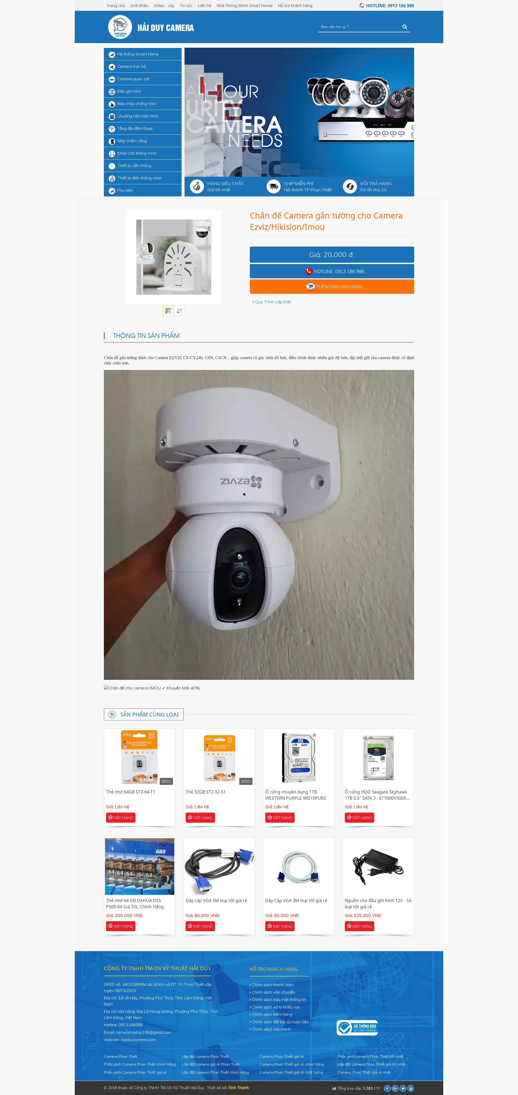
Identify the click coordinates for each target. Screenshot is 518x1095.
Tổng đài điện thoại (134, 128)
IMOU (166, 781)
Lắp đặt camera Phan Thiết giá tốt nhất (371, 1064)
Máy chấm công (132, 140)
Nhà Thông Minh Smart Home (244, 5)
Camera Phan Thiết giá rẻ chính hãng (292, 1064)
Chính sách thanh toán (273, 984)
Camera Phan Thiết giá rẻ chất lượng (291, 1072)
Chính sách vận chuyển (273, 992)
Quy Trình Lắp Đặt (273, 301)
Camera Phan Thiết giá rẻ (282, 1056)
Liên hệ (204, 5)
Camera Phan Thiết (120, 1056)
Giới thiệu (139, 5)
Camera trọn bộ (131, 66)
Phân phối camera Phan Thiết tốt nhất (370, 1056)
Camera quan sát (133, 78)
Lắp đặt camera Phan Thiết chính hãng (215, 1072)
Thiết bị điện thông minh (139, 178)
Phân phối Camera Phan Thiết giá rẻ (135, 1072)
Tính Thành (238, 1087)
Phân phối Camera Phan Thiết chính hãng (140, 1064)
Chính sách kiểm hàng (272, 1014)
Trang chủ (116, 5)
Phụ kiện (125, 190)
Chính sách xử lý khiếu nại (275, 1007)
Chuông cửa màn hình (137, 116)
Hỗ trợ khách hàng (295, 5)
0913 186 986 (349, 271)
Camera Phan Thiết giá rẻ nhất (364, 1072)
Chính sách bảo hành (271, 1029)
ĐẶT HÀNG (123, 817)
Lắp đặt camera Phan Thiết (205, 1056)
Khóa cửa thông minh (137, 153)
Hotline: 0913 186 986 (390, 6)
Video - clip (164, 5)
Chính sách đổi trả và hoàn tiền (280, 1021)
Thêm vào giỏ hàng (339, 286)
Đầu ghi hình (129, 91)
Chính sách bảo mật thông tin (279, 999)
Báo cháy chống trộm (136, 103)
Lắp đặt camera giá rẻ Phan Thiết (211, 1064)
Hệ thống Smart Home (138, 54)
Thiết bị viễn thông (134, 165)
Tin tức (186, 5)
